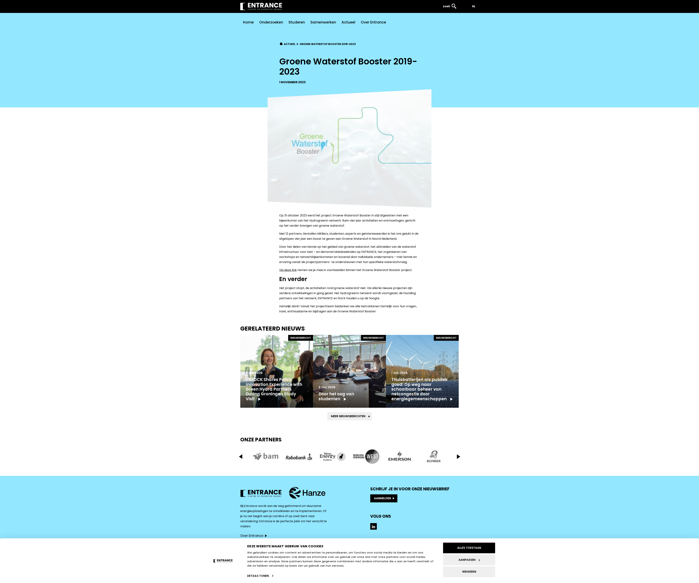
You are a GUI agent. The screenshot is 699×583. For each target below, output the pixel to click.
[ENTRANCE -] (261, 6)
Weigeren (469, 572)
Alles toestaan (469, 548)
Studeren (297, 22)
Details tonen (258, 576)
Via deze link (288, 270)
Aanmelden (382, 498)
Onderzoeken (271, 22)
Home (248, 22)
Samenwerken (323, 22)
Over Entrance (373, 22)
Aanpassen (467, 560)
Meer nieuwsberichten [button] (348, 416)
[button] (458, 457)
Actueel (348, 22)
